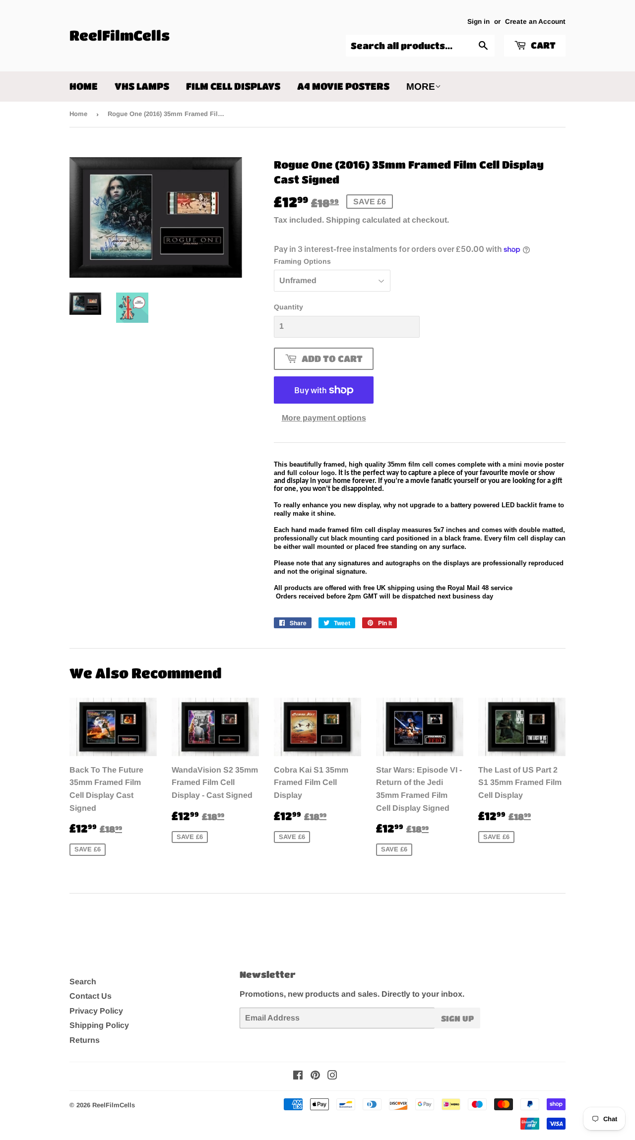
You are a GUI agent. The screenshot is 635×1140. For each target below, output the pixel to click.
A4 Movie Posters (343, 86)
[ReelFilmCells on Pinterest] (315, 1076)
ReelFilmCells (119, 35)
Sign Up (457, 1018)
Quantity (288, 307)
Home (83, 86)
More (420, 86)
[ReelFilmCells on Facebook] (298, 1076)
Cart (542, 45)
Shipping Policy (99, 1025)
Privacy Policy (96, 1011)
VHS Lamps (142, 86)
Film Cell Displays (233, 86)
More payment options (324, 418)
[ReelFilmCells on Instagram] (332, 1076)
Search (82, 981)
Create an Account (535, 21)
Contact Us (90, 996)
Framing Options (302, 261)
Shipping (343, 220)
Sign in (478, 21)
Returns (84, 1040)
